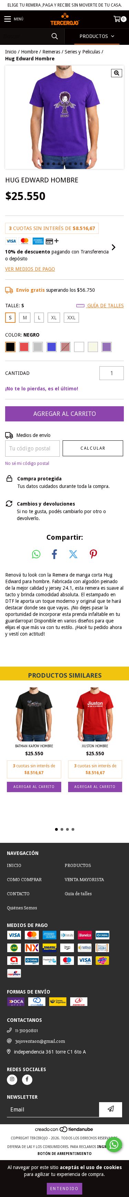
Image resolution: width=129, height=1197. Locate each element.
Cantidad (17, 373)
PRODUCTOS (78, 865)
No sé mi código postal (27, 463)
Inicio (11, 51)
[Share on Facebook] (54, 554)
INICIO (14, 865)
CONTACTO (18, 894)
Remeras (51, 51)
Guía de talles (105, 305)
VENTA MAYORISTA (84, 879)
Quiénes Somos (22, 908)
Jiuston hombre (95, 745)
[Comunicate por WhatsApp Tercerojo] (114, 1144)
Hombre (29, 51)
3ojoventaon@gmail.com (40, 1041)
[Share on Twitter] (73, 554)
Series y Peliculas (82, 51)
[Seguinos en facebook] (27, 1080)
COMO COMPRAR (24, 879)
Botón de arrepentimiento (64, 1154)
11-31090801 (26, 1031)
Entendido (64, 1188)
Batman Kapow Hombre (34, 745)
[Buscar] (54, 36)
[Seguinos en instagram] (12, 1080)
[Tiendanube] (64, 1131)
